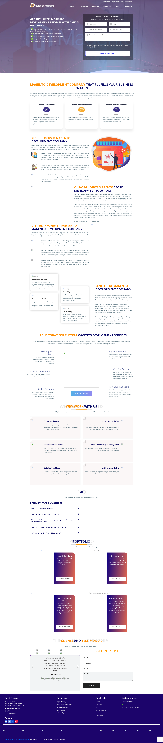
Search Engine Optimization (64, 704)
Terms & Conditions (17, 739)
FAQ (97, 707)
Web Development (62, 713)
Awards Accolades (101, 710)
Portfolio (98, 702)
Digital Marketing (61, 702)
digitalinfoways (11, 711)
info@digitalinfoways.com (14, 708)
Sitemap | (8, 739)
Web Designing (61, 710)
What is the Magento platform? (42, 508)
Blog (117, 6)
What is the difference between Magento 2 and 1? (48, 527)
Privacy (27, 739)
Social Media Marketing (63, 707)
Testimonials (99, 716)
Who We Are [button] (95, 6)
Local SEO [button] (106, 6)
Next (78, 667)
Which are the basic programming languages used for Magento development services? (53, 521)
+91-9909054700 (127, 2)
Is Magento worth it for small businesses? (46, 533)
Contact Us (129, 6)
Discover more (64, 579)
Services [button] (84, 6)
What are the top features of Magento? (45, 514)
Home (72, 6)
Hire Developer (81, 393)
